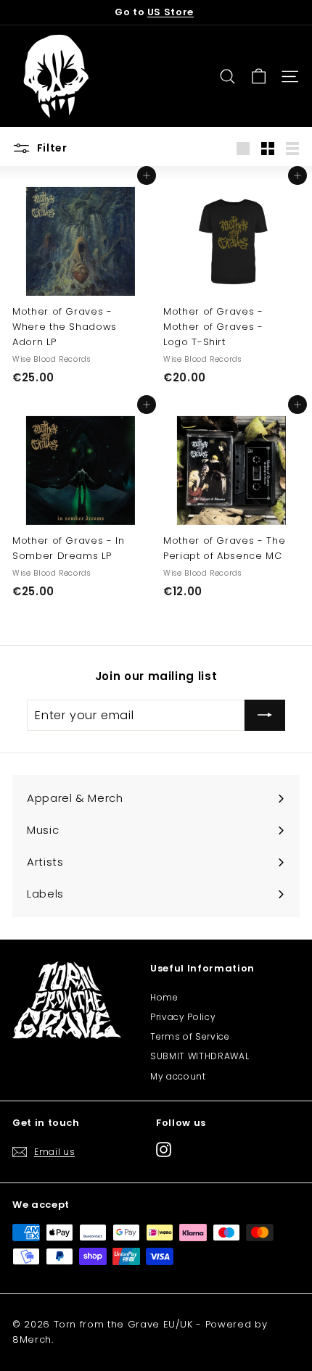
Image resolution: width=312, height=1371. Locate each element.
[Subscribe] (265, 716)
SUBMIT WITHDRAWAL (199, 1056)
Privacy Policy (182, 1017)
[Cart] (259, 76)
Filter (50, 148)
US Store (170, 12)
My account (178, 1076)
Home (164, 997)
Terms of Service (189, 1036)
